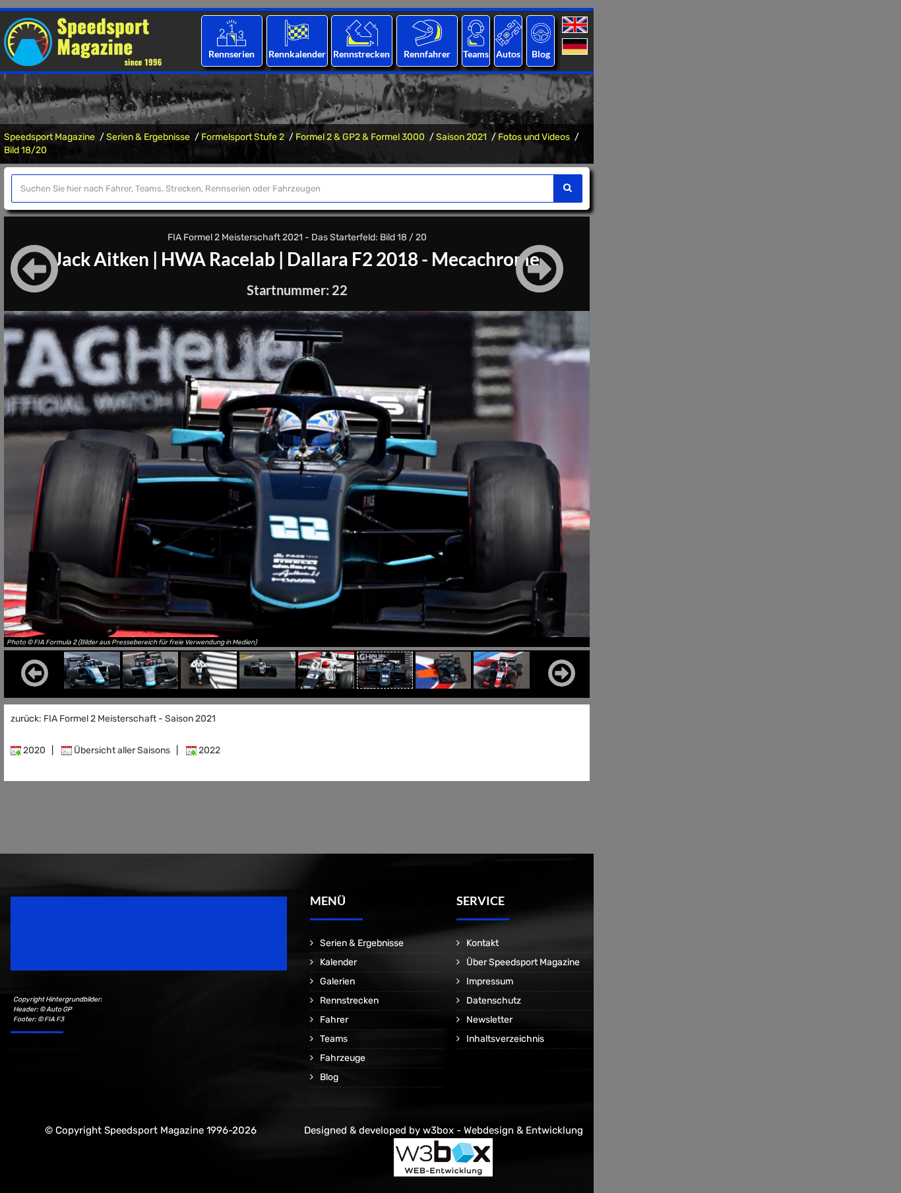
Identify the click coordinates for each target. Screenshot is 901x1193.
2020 (33, 750)
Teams (476, 53)
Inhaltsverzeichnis (505, 1038)
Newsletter (489, 1019)
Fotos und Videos (534, 137)
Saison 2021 (461, 137)
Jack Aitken (101, 259)
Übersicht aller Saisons (121, 750)
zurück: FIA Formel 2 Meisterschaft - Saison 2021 (113, 718)
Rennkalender (296, 53)
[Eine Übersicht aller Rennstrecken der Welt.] (362, 32)
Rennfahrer (427, 53)
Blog (541, 53)
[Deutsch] (576, 47)
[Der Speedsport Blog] (541, 32)
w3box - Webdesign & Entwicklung (503, 1130)
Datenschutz (493, 1000)
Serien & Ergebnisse (148, 137)
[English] (576, 25)
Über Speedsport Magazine (523, 962)
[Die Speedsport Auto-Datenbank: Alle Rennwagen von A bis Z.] (508, 32)
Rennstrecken (362, 53)
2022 (208, 750)
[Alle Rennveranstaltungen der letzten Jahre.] (297, 32)
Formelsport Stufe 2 (242, 137)
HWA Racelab (218, 259)
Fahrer (334, 1019)
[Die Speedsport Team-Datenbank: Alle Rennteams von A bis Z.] (476, 32)
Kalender (338, 962)
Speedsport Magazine (49, 137)
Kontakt (482, 943)
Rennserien (231, 53)
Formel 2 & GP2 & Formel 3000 (360, 137)
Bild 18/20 (25, 150)
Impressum (489, 981)
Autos (508, 53)
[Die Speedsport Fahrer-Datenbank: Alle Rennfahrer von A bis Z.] (427, 32)
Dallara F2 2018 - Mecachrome (413, 259)
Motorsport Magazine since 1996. (85, 942)
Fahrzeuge (342, 1058)
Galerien (337, 981)
